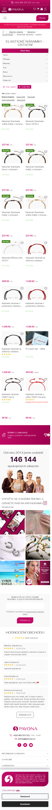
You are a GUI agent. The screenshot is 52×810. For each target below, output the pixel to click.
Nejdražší (31, 97)
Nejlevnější (21, 97)
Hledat (42, 18)
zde (18, 790)
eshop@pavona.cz (26, 739)
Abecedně (21, 100)
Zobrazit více (25, 715)
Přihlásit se (25, 620)
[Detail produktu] (37, 247)
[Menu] (4, 10)
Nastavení (25, 796)
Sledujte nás (8, 507)
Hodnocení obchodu (25, 632)
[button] (48, 435)
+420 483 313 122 (22, 2)
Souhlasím (25, 804)
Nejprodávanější (8, 100)
